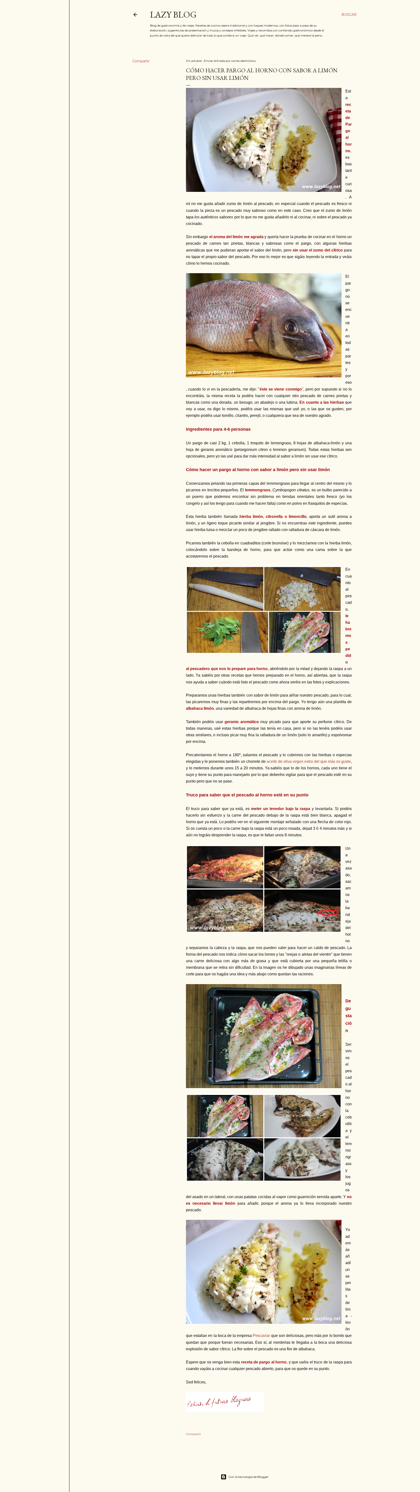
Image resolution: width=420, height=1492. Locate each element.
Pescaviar (261, 1335)
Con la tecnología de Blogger (248, 1477)
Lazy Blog (173, 14)
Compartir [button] (140, 61)
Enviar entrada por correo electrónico (230, 61)
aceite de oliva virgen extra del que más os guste (309, 761)
